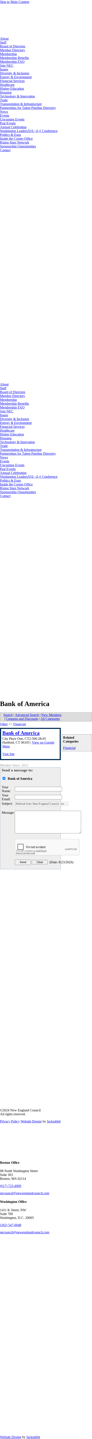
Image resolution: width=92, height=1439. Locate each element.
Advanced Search (27, 715)
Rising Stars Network (14, 142)
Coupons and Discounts (22, 719)
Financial (69, 748)
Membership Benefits (14, 58)
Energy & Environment (16, 77)
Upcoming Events (12, 119)
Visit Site (8, 754)
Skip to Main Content (14, 2)
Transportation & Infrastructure (21, 104)
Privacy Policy (10, 1121)
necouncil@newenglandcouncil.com (24, 1193)
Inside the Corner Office (16, 138)
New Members (51, 715)
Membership (8, 54)
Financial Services (12, 81)
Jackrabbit (54, 1121)
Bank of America (21, 733)
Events (4, 115)
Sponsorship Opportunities (18, 146)
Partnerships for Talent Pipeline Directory (28, 108)
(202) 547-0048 (10, 1225)
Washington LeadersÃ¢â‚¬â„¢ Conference (29, 131)
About (4, 38)
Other (4, 724)
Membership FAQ (12, 61)
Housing (6, 92)
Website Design (31, 1121)
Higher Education (12, 88)
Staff (3, 42)
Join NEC (6, 65)
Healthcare (7, 85)
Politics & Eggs (10, 135)
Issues (4, 69)
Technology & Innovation (17, 96)
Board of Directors (12, 46)
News (4, 111)
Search (8, 715)
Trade (4, 100)
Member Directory (12, 50)
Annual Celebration (13, 127)
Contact (5, 150)
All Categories (50, 719)
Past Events (8, 123)
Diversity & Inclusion (14, 73)
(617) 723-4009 (10, 1186)
